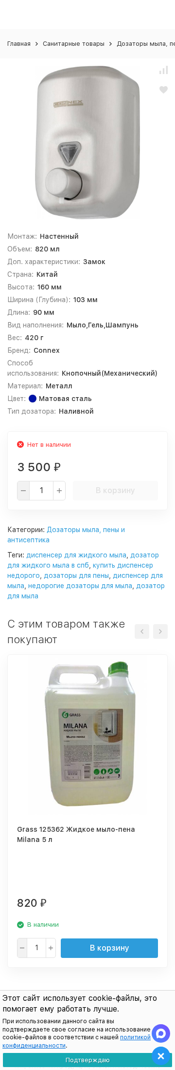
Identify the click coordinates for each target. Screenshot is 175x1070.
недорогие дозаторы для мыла (80, 586)
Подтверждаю (88, 1060)
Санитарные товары (74, 43)
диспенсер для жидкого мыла (76, 555)
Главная (19, 43)
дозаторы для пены (76, 575)
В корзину (115, 490)
